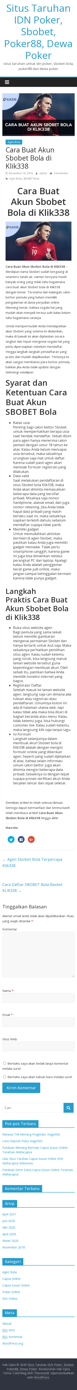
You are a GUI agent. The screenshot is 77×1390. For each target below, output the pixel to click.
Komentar (9, 929)
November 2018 (13, 1247)
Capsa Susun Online (16, 1285)
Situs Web (9, 1039)
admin (43, 173)
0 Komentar (60, 173)
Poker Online (11, 1292)
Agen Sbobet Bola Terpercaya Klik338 (32, 862)
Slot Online (9, 1298)
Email (7, 1015)
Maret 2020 (10, 1241)
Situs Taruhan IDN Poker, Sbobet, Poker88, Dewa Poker (38, 31)
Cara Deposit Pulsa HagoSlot (22, 1141)
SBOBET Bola (31, 178)
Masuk (7, 1323)
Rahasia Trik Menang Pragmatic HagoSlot (31, 1134)
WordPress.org (12, 1343)
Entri (8, 1330)
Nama (7, 990)
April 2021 (9, 1214)
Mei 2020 (8, 1227)
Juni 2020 (8, 1221)
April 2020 (9, 1234)
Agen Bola (14, 142)
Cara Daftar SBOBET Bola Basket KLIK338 (32, 887)
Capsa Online (11, 1279)
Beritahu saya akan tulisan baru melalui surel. (40, 1077)
